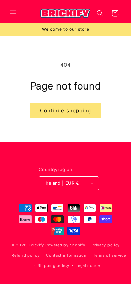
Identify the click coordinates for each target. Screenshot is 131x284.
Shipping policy (53, 265)
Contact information (66, 255)
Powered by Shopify (65, 245)
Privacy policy (106, 245)
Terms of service (109, 255)
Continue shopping (65, 110)
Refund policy (25, 255)
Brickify (36, 245)
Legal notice (88, 265)
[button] (13, 13)
